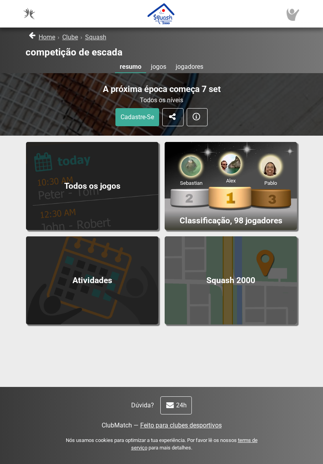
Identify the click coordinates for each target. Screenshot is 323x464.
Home (47, 37)
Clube (70, 37)
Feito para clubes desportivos (181, 425)
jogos (158, 66)
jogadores (189, 66)
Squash (95, 37)
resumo (130, 66)
